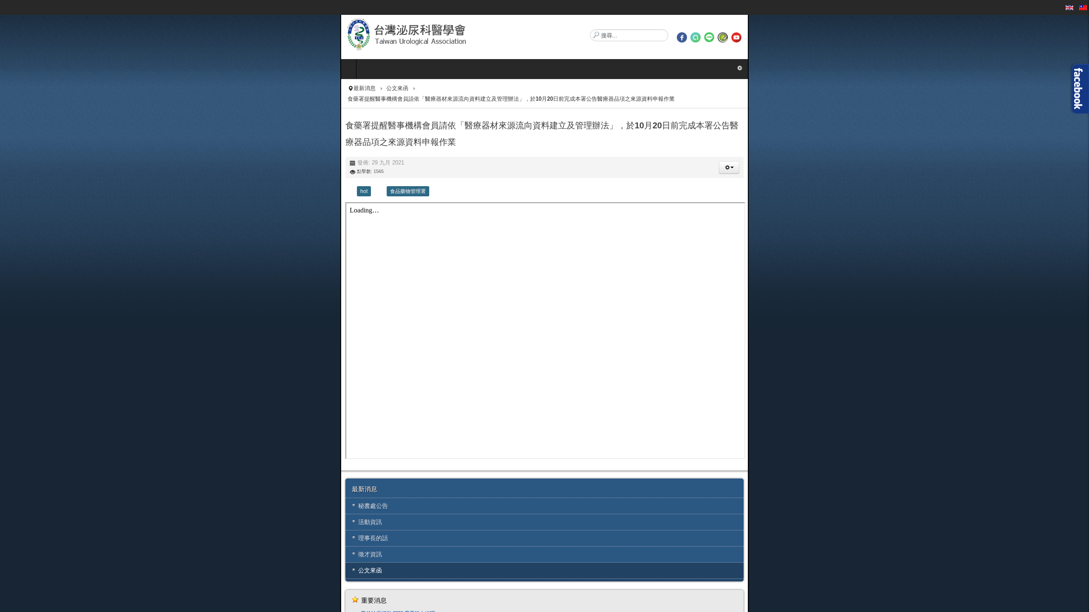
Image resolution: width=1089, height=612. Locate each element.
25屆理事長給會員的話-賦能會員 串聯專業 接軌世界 (79, 607)
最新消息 (24, 88)
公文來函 (57, 88)
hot (23, 164)
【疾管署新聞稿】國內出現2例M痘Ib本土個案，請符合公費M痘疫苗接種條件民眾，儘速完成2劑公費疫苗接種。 (147, 596)
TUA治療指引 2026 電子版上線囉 (57, 586)
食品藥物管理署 (68, 164)
